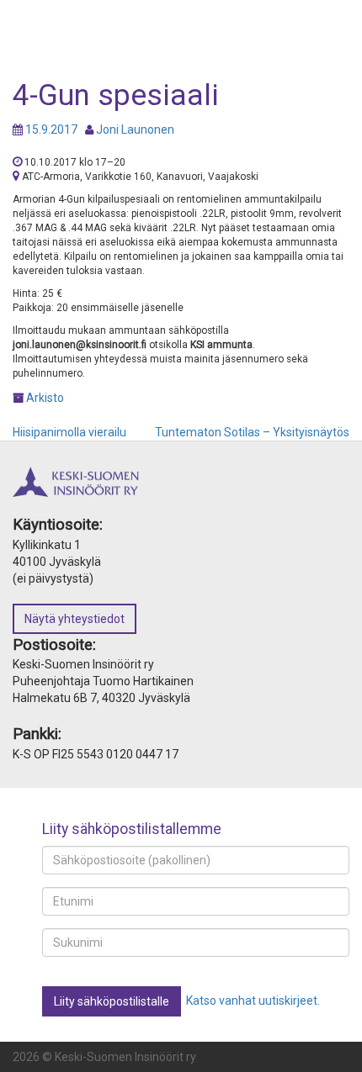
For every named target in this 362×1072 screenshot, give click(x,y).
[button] (111, 1001)
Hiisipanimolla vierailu (69, 432)
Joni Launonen (135, 129)
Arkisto (45, 397)
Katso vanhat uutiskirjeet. (253, 1000)
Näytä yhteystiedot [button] (74, 619)
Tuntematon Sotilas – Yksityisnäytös (252, 432)
